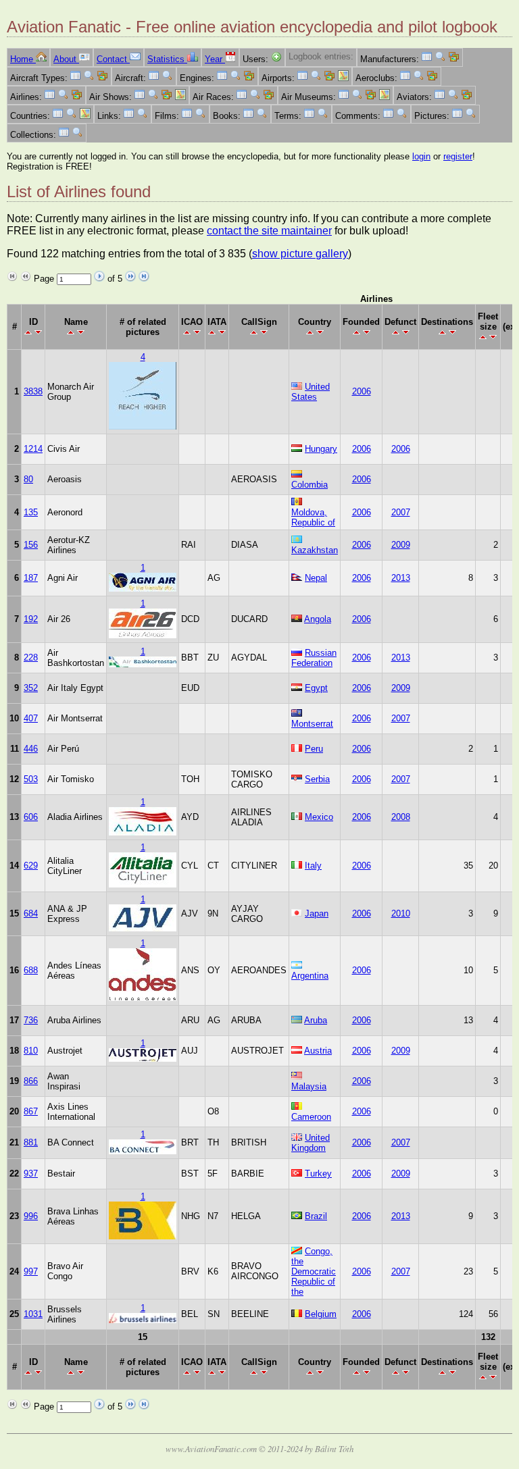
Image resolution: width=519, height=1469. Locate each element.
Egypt (316, 688)
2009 (400, 545)
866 (31, 1081)
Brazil (316, 1216)
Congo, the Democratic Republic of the (313, 1271)
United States (310, 392)
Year (215, 59)
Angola (317, 619)
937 (31, 1173)
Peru (314, 749)
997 (31, 1271)
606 (31, 817)
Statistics (167, 59)
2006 (361, 391)
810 (31, 1051)
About (66, 59)
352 (31, 688)
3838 (33, 391)
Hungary (321, 449)
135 (31, 512)
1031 (33, 1314)
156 (31, 545)
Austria (318, 1051)
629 (31, 865)
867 (31, 1111)
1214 (33, 449)
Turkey (318, 1173)
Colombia (309, 485)
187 (31, 578)
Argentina (309, 976)
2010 (400, 913)
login (421, 156)
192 (31, 619)
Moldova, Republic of (313, 517)
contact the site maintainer (269, 230)
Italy (313, 865)
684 (31, 913)
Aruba (315, 1020)
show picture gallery (300, 253)
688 (31, 970)
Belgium (321, 1314)
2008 (400, 817)
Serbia (317, 779)
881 (31, 1142)
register (457, 156)
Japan (316, 913)
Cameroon (311, 1117)
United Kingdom (310, 1143)
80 (28, 479)
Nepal (316, 578)
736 (31, 1020)
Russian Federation (314, 658)
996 (31, 1216)
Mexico (319, 817)
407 (31, 718)
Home (23, 59)
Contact (113, 59)
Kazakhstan (314, 550)
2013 (400, 578)
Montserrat (312, 724)
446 (31, 749)
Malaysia (308, 1086)
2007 (400, 512)
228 (31, 657)
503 (31, 779)
